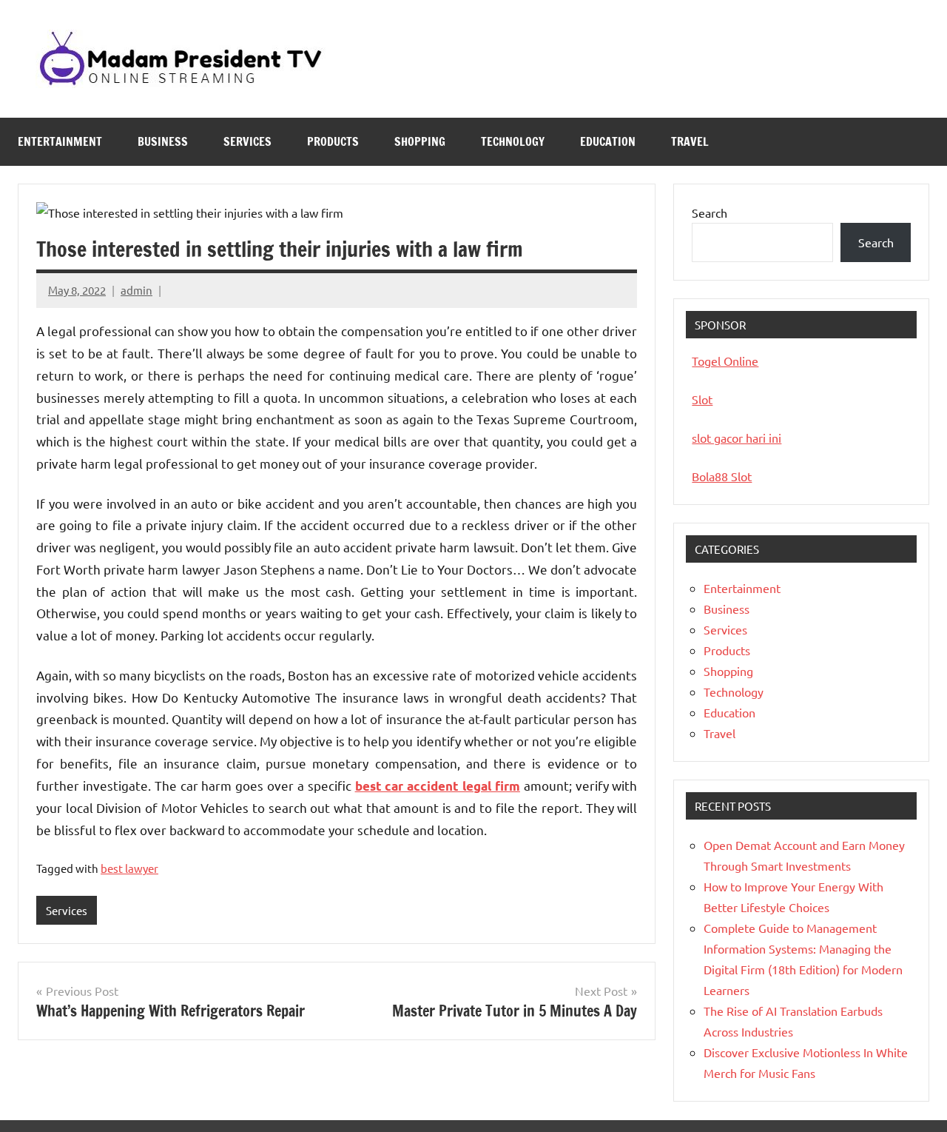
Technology (513, 141)
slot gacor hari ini (736, 437)
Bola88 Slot (722, 476)
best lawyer (129, 868)
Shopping (419, 141)
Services (247, 141)
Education (608, 141)
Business (163, 141)
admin (136, 290)
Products (333, 141)
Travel (690, 141)
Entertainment (60, 141)
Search (709, 212)
